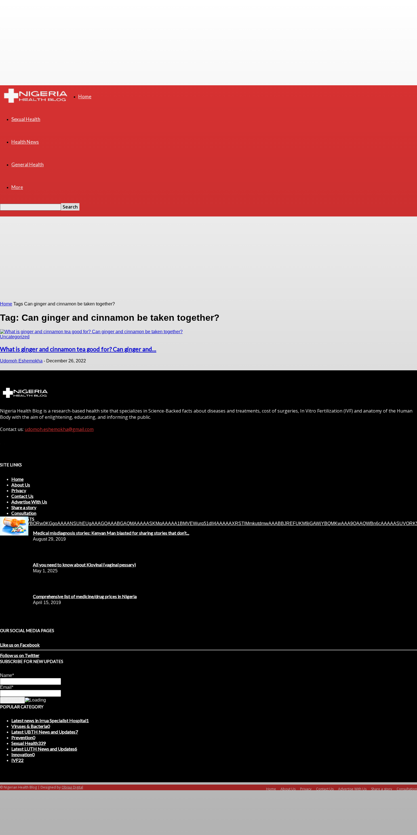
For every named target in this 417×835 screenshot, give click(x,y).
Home (84, 96)
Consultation (23, 513)
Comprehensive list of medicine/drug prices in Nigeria (85, 596)
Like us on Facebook (20, 644)
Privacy (18, 490)
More (17, 187)
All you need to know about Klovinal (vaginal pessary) (84, 564)
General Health (27, 164)
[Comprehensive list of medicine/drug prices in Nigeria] (14, 534)
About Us (20, 484)
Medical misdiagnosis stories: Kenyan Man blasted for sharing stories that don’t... (111, 533)
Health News (25, 142)
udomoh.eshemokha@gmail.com (59, 429)
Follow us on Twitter (19, 655)
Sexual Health (25, 119)
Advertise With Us (29, 501)
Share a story (23, 507)
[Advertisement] (208, 259)
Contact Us (22, 496)
